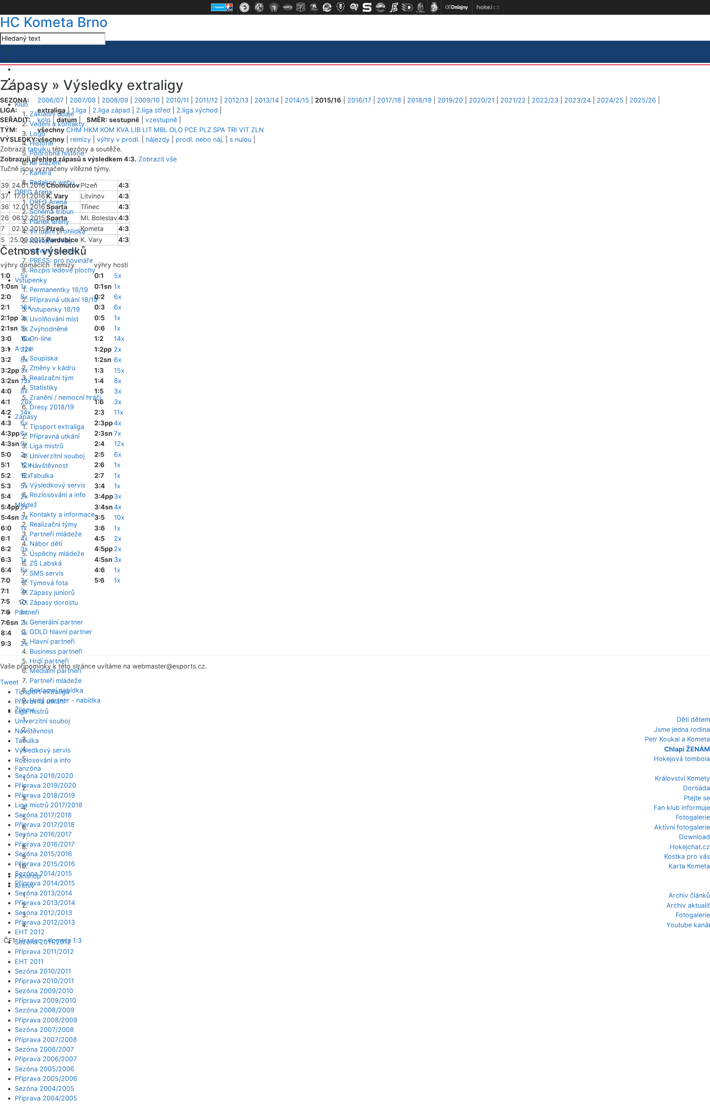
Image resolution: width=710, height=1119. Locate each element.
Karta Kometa (689, 866)
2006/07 (50, 100)
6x (24, 423)
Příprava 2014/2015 (45, 883)
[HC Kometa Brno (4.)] (287, 7)
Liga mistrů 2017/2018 (48, 805)
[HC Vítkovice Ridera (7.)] (327, 7)
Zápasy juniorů (52, 592)
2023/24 (577, 100)
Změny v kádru (52, 368)
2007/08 (83, 100)
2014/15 (297, 100)
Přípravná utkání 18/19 (64, 300)
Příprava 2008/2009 (46, 1020)
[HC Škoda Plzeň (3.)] (274, 7)
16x (25, 307)
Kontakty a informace (62, 514)
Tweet (9, 682)
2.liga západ (111, 110)
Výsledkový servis (57, 485)
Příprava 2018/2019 (45, 795)
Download (694, 837)
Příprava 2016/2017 (45, 844)
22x (26, 349)
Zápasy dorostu (54, 602)
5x (24, 275)
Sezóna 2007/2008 (44, 1029)
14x (25, 412)
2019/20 (450, 100)
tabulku (39, 149)
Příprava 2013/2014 (45, 903)
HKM (91, 130)
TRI (232, 130)
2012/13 (236, 100)
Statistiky (44, 387)
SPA (219, 130)
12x (25, 465)
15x (119, 370)
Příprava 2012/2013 (45, 922)
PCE (191, 130)
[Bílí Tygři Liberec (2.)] (259, 7)
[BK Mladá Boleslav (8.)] (340, 7)
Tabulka (42, 475)
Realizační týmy (53, 524)
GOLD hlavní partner (61, 632)
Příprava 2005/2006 (46, 1078)
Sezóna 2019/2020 (44, 776)
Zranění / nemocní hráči (65, 397)
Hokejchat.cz (690, 847)
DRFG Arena (48, 202)
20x (26, 402)
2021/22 (513, 100)
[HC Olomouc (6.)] (314, 7)
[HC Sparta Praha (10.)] (367, 7)
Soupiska (44, 358)
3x (24, 318)
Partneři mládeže (56, 534)
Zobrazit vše (157, 159)
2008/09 (115, 100)
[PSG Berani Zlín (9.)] (354, 7)
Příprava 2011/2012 (44, 951)
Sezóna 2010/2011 (43, 971)
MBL (161, 130)
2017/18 (389, 100)
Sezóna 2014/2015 (43, 873)
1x (23, 286)
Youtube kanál (688, 925)
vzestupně (161, 120)
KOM (107, 130)
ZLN (257, 130)
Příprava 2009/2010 (45, 1000)
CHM (74, 130)
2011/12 (206, 100)
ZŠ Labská (46, 563)
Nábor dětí (46, 543)
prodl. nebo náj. (200, 139)
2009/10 (147, 100)
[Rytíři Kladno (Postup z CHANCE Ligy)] (420, 7)
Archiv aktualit (688, 905)
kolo (44, 120)
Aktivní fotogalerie (682, 827)
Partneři (27, 612)
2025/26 (642, 100)
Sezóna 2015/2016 (43, 854)
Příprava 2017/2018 (45, 824)
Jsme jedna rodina (682, 729)
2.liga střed (153, 110)
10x (25, 338)
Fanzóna (28, 768)
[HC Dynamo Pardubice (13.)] (407, 7)
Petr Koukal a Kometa (677, 739)
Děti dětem (693, 719)
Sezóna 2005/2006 (44, 1069)
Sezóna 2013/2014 (43, 893)
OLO (176, 130)
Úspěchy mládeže (57, 553)
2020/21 (481, 100)
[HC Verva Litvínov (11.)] (380, 7)
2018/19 (419, 100)
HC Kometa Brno (54, 22)
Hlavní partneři (52, 641)
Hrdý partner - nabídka (65, 700)
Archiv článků (689, 895)
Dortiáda (696, 788)
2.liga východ (197, 110)
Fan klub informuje (682, 807)
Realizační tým (52, 378)
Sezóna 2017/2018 (43, 815)
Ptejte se (697, 798)
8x (24, 297)
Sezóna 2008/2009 (44, 1010)
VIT (244, 130)
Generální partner (56, 622)
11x (119, 412)
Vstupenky (31, 280)
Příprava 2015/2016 (45, 864)
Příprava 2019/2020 (45, 785)
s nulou (240, 139)
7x (117, 433)
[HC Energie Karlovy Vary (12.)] (393, 7)
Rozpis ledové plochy (62, 270)
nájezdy (158, 139)
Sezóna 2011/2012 (43, 942)
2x (24, 454)
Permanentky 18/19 (59, 290)
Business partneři (56, 651)
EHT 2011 (29, 961)
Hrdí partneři (49, 661)
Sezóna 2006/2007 (44, 1049)
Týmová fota (49, 583)
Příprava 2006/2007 (46, 1059)
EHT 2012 (30, 932)
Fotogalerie (693, 817)
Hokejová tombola (682, 759)
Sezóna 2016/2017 (43, 834)
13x (25, 381)
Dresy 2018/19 (52, 407)
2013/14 (266, 100)
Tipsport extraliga (57, 426)
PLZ (205, 130)
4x (24, 538)
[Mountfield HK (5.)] (300, 7)
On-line (40, 338)
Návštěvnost (49, 465)
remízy (80, 139)
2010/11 (177, 100)
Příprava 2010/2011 (44, 981)
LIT (147, 130)
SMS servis (47, 573)
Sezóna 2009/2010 (44, 991)
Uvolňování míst (54, 319)
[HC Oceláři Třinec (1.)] (244, 7)
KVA (122, 130)
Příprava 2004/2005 (46, 1098)
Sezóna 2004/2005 (44, 1088)
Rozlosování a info (58, 495)
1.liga (79, 110)
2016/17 (359, 100)
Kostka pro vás (687, 856)
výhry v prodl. (118, 139)
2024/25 (610, 100)
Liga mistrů (46, 446)
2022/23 (545, 100)
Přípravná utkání (55, 436)
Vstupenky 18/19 (55, 309)
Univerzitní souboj (57, 456)
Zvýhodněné (49, 329)
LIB (136, 130)
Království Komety (682, 778)
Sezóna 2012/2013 (43, 913)
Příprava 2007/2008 (46, 1039)
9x (24, 444)
